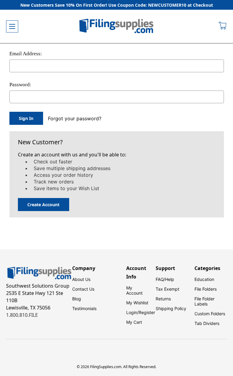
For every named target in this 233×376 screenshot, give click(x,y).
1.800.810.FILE (22, 315)
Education (204, 279)
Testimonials (84, 308)
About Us (81, 279)
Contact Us (83, 289)
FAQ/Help (165, 279)
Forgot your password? (74, 118)
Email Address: (25, 53)
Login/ (132, 312)
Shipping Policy (171, 308)
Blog (76, 298)
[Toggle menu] (12, 26)
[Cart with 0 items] (223, 26)
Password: (20, 84)
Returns (163, 298)
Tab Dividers (206, 323)
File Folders (205, 289)
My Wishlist (137, 302)
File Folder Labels (204, 301)
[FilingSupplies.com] (116, 26)
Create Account (43, 204)
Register (147, 312)
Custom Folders (209, 313)
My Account (134, 290)
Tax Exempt (167, 289)
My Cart (134, 322)
